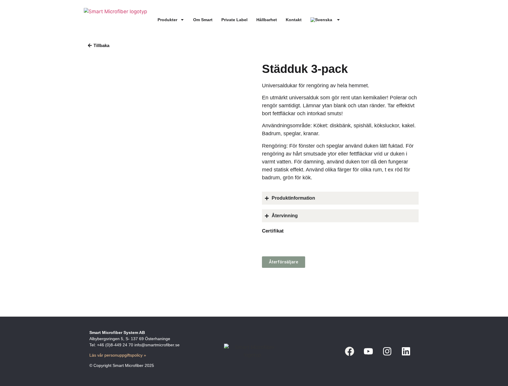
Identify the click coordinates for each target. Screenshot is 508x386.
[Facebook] (349, 351)
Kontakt (294, 19)
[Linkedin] (406, 351)
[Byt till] (325, 20)
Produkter (167, 19)
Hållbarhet (266, 19)
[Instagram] (387, 351)
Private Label (234, 19)
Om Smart (203, 19)
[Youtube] (368, 351)
